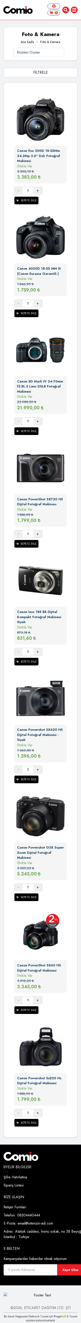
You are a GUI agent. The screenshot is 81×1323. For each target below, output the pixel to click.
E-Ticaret (72, 1316)
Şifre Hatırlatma (15, 1177)
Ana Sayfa (27, 42)
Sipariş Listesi (14, 1185)
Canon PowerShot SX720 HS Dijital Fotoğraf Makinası (40, 502)
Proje (60, 1316)
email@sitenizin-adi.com (35, 1223)
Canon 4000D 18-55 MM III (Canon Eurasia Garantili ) (39, 271)
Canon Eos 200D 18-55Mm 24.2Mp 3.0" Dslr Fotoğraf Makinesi (38, 155)
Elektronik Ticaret (38, 1316)
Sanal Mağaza (16, 1316)
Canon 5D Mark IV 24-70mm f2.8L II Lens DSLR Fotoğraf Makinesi (40, 386)
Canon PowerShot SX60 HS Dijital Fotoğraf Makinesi (39, 968)
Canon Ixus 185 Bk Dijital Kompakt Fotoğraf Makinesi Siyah (39, 616)
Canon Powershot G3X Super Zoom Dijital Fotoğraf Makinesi (40, 852)
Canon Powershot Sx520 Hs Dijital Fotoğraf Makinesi (39, 1081)
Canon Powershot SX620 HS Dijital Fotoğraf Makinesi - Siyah (40, 734)
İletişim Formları (15, 1207)
